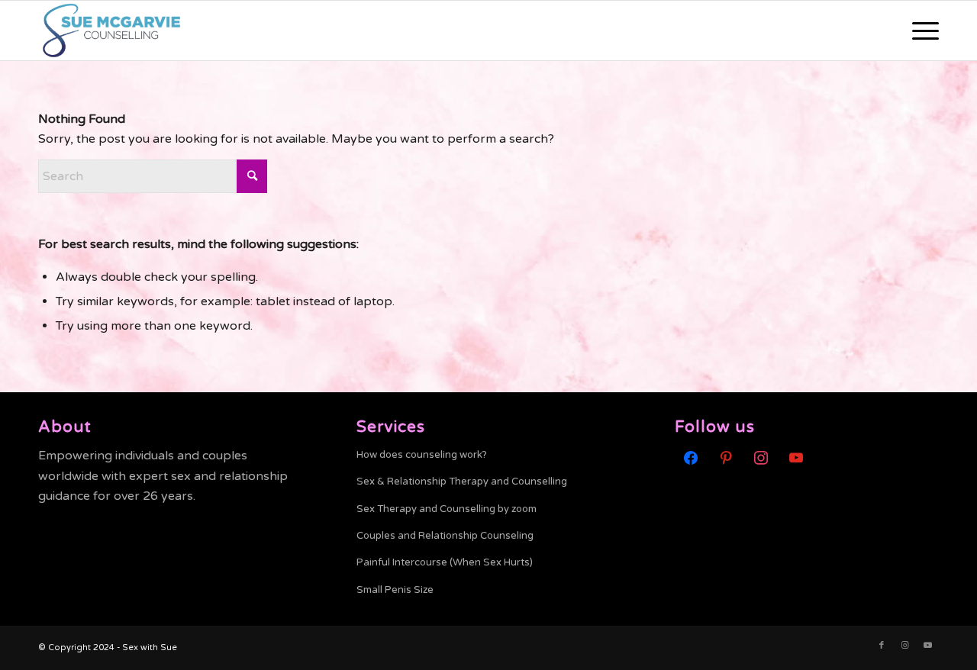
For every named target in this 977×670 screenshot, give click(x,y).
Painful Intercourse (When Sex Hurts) (444, 562)
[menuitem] (920, 30)
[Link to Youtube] (927, 645)
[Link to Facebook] (881, 645)
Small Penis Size (395, 590)
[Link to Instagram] (904, 645)
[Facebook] (691, 457)
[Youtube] (796, 457)
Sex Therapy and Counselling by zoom (446, 509)
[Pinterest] (726, 457)
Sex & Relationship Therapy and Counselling (461, 481)
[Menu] (920, 30)
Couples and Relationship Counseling (445, 536)
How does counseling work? (421, 455)
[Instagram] (761, 457)
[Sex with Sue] (111, 30)
